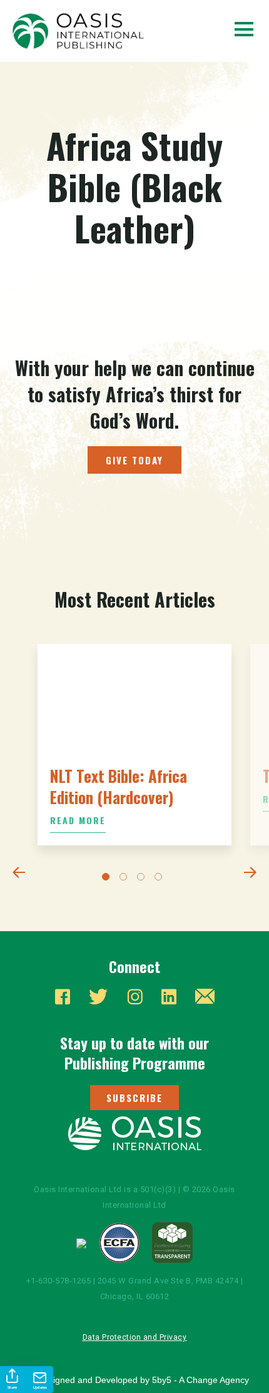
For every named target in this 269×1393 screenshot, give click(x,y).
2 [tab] (125, 879)
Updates (40, 1387)
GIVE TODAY (134, 460)
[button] (134, 1097)
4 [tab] (161, 879)
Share (12, 1387)
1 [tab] (108, 879)
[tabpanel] (134, 744)
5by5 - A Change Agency (200, 1380)
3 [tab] (143, 879)
